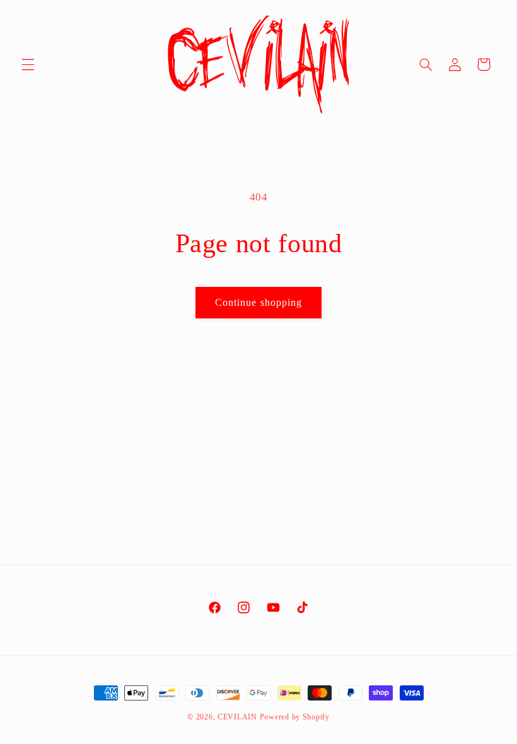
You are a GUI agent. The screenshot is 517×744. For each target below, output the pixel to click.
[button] (27, 64)
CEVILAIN (237, 717)
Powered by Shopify (295, 717)
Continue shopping (258, 302)
